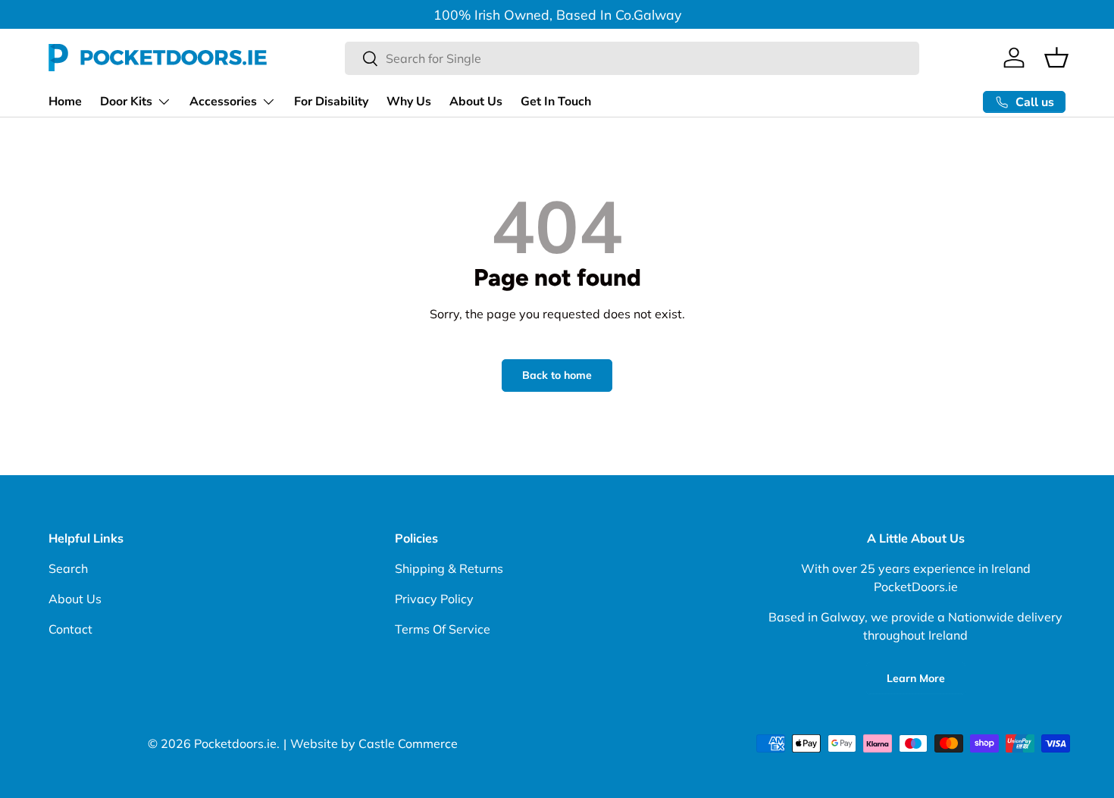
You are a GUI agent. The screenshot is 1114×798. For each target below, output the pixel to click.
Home (65, 101)
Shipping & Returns (449, 568)
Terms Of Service (442, 629)
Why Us (408, 101)
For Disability (331, 101)
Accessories (223, 101)
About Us (475, 101)
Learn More (916, 678)
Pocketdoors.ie (235, 743)
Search (68, 568)
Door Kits (126, 101)
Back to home (557, 375)
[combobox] (632, 58)
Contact (70, 629)
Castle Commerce (408, 743)
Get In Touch (556, 101)
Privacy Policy (434, 598)
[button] (1056, 57)
